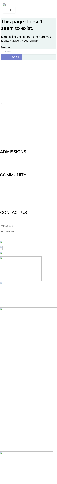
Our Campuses (6, 98)
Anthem (7, 103)
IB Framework (6, 137)
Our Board (4, 92)
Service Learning (7, 191)
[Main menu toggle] (9, 10)
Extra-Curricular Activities (11, 204)
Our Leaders (5, 89)
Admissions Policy (8, 163)
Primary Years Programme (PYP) (14, 125)
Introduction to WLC (8, 83)
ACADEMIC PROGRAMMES (26, 112)
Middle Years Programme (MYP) (14, 128)
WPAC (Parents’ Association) (12, 188)
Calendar (4, 198)
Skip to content (6, 1)
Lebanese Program (8, 143)
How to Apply (6, 159)
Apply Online (5, 166)
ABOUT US (11, 75)
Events (3, 195)
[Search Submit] (4, 57)
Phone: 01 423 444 (8, 220)
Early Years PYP (7, 119)
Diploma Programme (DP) (11, 132)
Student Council (7, 182)
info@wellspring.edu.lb (9, 236)
